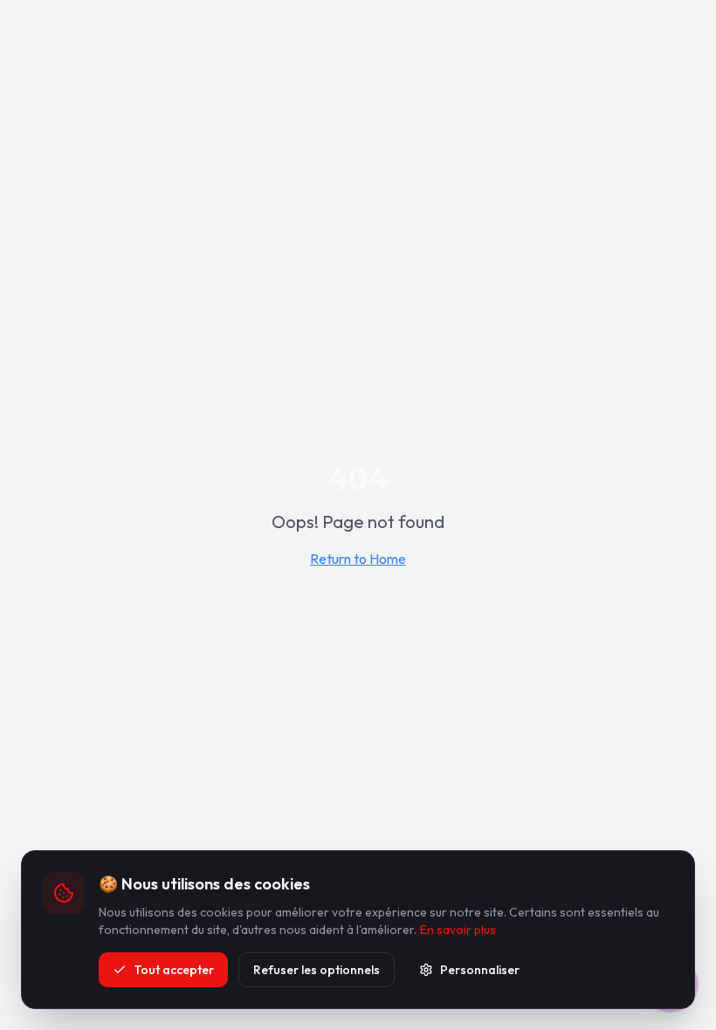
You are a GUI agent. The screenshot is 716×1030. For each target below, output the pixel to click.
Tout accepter (174, 970)
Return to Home (358, 558)
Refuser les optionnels (316, 970)
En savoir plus (458, 929)
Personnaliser (480, 970)
